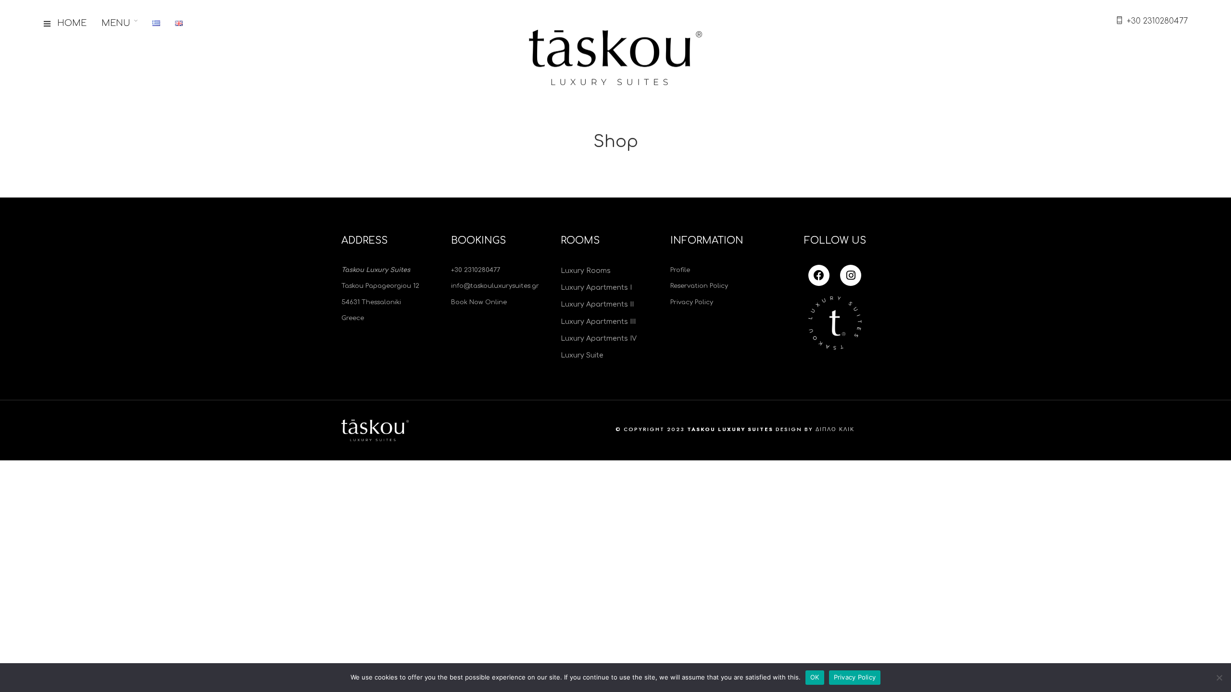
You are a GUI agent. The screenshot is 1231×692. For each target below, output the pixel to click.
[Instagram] (850, 275)
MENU (115, 23)
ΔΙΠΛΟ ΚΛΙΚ (835, 429)
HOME (72, 23)
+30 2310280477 (1157, 21)
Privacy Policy (855, 677)
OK (814, 677)
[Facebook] (818, 275)
